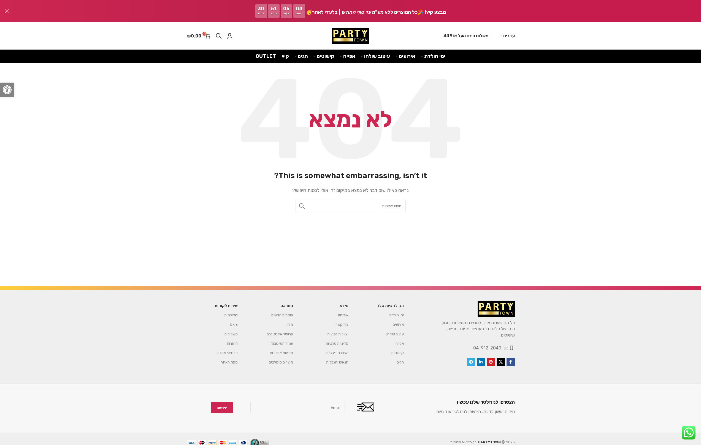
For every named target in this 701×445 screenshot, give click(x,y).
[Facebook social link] (511, 362)
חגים (400, 362)
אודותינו (342, 315)
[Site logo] (350, 36)
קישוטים (397, 353)
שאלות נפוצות (337, 334)
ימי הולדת (396, 315)
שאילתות (231, 315)
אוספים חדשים (282, 315)
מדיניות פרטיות (337, 343)
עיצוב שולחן (395, 334)
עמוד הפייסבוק (282, 343)
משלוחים (231, 334)
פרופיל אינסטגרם (280, 334)
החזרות (232, 343)
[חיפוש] (302, 206)
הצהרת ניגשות (337, 353)
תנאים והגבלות (337, 362)
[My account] (229, 35)
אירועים (398, 324)
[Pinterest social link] (491, 362)
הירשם (222, 408)
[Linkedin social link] (481, 362)
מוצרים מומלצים (281, 362)
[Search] (218, 35)
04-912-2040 (487, 348)
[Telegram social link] (471, 362)
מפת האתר (229, 362)
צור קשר (341, 324)
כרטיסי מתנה (227, 353)
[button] (7, 90)
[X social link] (501, 362)
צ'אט (234, 324)
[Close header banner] (7, 11)
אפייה (400, 343)
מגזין (289, 324)
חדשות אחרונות (281, 353)
